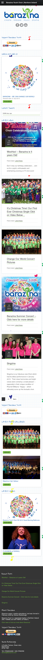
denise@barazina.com (9, 652)
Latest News (19, 161)
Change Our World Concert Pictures (13, 591)
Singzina (11, 363)
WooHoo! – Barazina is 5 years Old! (14, 577)
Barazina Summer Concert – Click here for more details (21, 317)
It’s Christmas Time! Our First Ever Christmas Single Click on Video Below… (22, 211)
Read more (7, 101)
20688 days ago (7, 113)
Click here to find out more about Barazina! (16, 622)
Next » (15, 399)
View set (7, 452)
